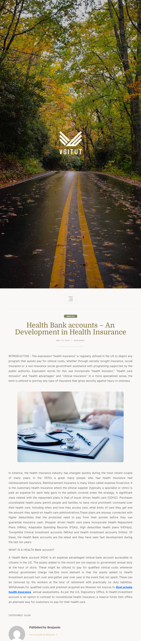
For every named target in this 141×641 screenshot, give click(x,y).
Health (70, 316)
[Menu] (70, 299)
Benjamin (79, 340)
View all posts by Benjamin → (43, 634)
